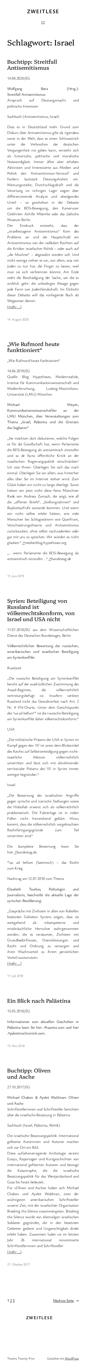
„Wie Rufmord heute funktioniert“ (33, 347)
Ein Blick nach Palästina (38, 1000)
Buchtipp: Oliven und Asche (28, 1073)
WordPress (72, 1358)
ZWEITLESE (43, 11)
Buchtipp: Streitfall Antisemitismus (32, 64)
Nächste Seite (66, 1300)
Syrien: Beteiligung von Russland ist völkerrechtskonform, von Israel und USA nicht (41, 610)
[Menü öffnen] (43, 23)
